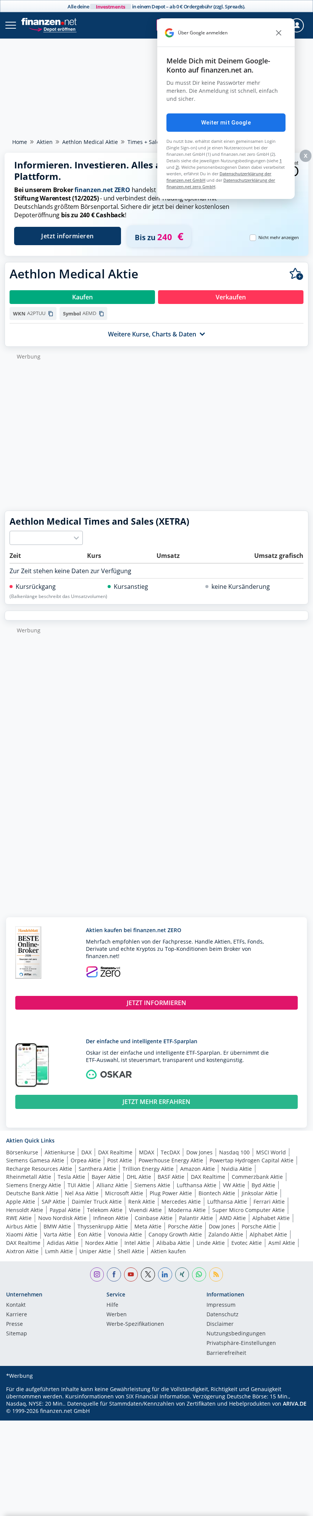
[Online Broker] (52, 28)
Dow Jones (199, 1152)
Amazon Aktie (197, 1168)
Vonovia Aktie (125, 1234)
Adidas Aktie (63, 1242)
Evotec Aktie (246, 1242)
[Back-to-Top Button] (292, 1506)
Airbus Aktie (21, 1226)
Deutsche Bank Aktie (32, 1193)
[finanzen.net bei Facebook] (114, 1274)
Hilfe (112, 1305)
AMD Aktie (232, 1218)
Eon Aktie (90, 1234)
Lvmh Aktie (59, 1251)
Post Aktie (119, 1160)
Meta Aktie (147, 1226)
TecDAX (170, 1152)
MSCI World (271, 1152)
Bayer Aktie (106, 1176)
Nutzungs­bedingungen (236, 1334)
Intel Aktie (137, 1242)
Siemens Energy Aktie (33, 1185)
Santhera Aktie (97, 1168)
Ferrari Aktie (269, 1201)
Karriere (16, 1315)
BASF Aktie (171, 1176)
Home (19, 141)
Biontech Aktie (216, 1193)
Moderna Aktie (187, 1210)
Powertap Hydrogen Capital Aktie (252, 1160)
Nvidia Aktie (236, 1168)
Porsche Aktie (185, 1226)
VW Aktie (234, 1185)
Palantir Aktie (196, 1218)
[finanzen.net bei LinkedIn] (165, 1274)
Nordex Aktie (101, 1242)
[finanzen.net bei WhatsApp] (199, 1274)
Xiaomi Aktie (21, 1234)
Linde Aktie (211, 1242)
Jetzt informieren (67, 236)
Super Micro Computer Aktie (248, 1210)
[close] (278, 32)
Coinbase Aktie (154, 1218)
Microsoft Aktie (124, 1193)
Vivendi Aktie (145, 1210)
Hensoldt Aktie (24, 1210)
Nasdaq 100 (234, 1152)
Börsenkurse (22, 1152)
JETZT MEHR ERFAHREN (156, 1101)
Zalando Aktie (225, 1234)
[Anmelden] (297, 25)
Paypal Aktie (65, 1210)
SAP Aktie (53, 1201)
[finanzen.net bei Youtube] (131, 1274)
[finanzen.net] (49, 21)
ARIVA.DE (295, 1403)
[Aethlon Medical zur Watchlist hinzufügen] (296, 274)
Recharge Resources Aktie (39, 1168)
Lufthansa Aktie (196, 1185)
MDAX (146, 1152)
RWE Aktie (19, 1218)
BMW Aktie (57, 1226)
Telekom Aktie (105, 1210)
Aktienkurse (60, 1152)
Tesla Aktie (71, 1176)
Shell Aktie (131, 1251)
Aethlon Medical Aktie (90, 141)
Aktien (45, 141)
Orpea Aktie (86, 1160)
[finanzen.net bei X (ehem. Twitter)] (148, 1274)
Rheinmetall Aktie (28, 1176)
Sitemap (16, 1334)
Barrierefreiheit (226, 1353)
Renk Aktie (141, 1201)
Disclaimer (220, 1324)
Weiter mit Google (226, 122)
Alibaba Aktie (173, 1242)
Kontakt (16, 1305)
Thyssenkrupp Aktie (102, 1226)
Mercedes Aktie (181, 1201)
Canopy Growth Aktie (175, 1234)
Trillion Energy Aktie (148, 1168)
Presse (14, 1324)
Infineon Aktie (110, 1218)
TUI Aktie (79, 1185)
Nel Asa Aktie (81, 1193)
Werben (116, 1315)
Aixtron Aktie (22, 1251)
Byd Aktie (263, 1185)
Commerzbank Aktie (257, 1176)
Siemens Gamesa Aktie (35, 1160)
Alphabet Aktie (271, 1218)
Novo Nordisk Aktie (62, 1218)
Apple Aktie (20, 1201)
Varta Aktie (57, 1234)
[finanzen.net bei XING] (182, 1274)
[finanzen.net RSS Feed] (216, 1274)
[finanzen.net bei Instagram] (97, 1274)
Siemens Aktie (152, 1185)
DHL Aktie (139, 1176)
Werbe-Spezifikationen (135, 1324)
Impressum (221, 1305)
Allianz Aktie (112, 1185)
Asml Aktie (281, 1242)
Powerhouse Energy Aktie (171, 1160)
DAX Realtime (115, 1152)
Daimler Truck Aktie (97, 1201)
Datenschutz (223, 1315)
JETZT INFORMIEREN (156, 1003)
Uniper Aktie (95, 1251)
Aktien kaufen (168, 1251)
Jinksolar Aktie (260, 1193)
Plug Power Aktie (171, 1193)
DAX (86, 1152)
